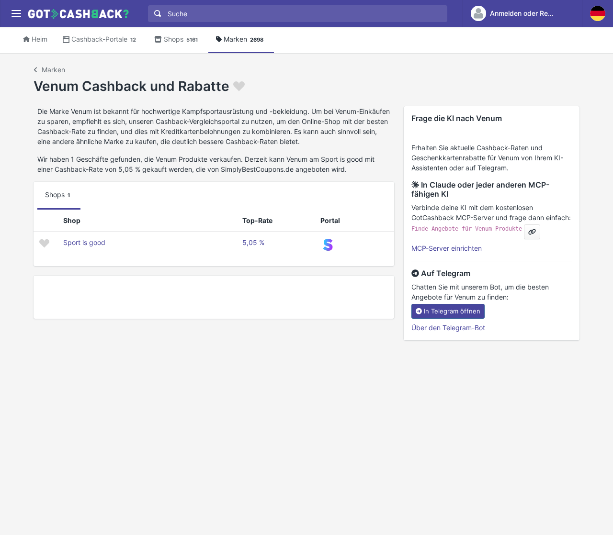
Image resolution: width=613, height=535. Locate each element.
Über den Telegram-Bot (448, 327)
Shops (181, 39)
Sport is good (84, 242)
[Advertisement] (214, 297)
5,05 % (253, 242)
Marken (243, 39)
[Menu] (16, 13)
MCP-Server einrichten (446, 248)
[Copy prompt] (532, 231)
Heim (39, 39)
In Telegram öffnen (452, 311)
